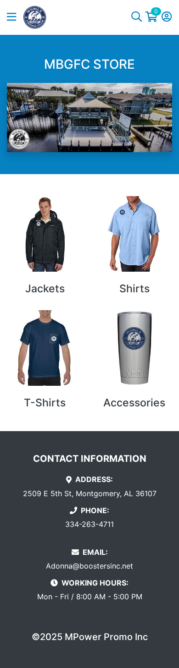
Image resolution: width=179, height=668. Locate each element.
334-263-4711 (89, 524)
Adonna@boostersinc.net (89, 565)
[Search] (136, 17)
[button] (15, 17)
